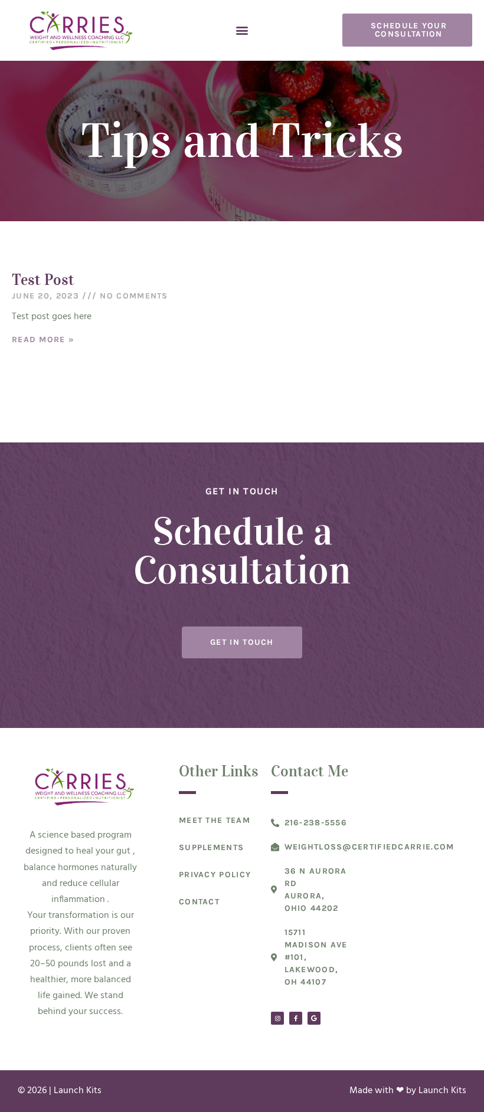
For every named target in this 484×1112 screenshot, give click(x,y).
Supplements (211, 847)
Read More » (43, 339)
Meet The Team (214, 820)
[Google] (314, 1018)
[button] (242, 30)
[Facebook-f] (295, 1018)
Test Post (43, 279)
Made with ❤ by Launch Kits (407, 1090)
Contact (199, 902)
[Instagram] (277, 1018)
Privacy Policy (215, 875)
